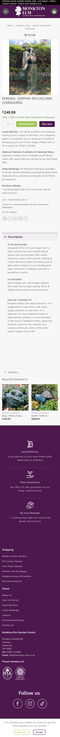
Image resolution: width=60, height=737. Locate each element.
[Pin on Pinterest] (20, 218)
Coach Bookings (10, 610)
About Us (7, 595)
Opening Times (10, 605)
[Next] (57, 404)
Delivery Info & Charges (14, 571)
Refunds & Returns (12, 581)
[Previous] (2, 404)
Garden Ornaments (41, 25)
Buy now (47, 123)
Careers (6, 615)
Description (15, 236)
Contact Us (8, 625)
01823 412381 (13, 652)
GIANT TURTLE (39, 416)
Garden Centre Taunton (14, 556)
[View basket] (54, 11)
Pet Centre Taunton (12, 561)
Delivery (13, 372)
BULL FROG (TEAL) (12, 416)
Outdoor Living (23, 25)
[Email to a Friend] (15, 218)
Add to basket (26, 123)
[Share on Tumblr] (25, 218)
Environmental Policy (13, 620)
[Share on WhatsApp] (4, 218)
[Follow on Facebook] (17, 703)
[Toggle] (5, 237)
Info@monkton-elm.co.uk (22, 655)
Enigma (13, 212)
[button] (5, 11)
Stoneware (30, 28)
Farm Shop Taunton (12, 566)
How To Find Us (10, 600)
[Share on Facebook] (10, 218)
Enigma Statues (21, 204)
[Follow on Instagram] (30, 703)
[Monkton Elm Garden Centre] (30, 11)
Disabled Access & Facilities (16, 576)
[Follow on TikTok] (42, 703)
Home (10, 25)
